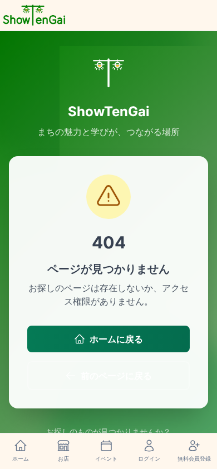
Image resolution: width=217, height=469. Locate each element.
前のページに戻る (116, 375)
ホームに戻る (116, 339)
